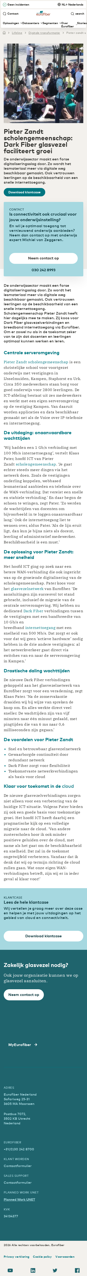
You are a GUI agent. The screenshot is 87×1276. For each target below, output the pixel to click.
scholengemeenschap (36, 464)
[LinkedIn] (33, 1271)
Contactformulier (18, 1166)
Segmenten (50, 23)
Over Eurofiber (67, 25)
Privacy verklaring (16, 1256)
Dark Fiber (33, 611)
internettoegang (40, 627)
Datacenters (30, 23)
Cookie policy (42, 1256)
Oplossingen (11, 23)
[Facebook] (77, 1271)
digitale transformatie (44, 33)
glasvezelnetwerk (27, 588)
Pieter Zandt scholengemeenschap (36, 362)
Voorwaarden (64, 1256)
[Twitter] (55, 1271)
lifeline (17, 33)
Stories (82, 23)
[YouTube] (10, 1271)
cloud (68, 786)
